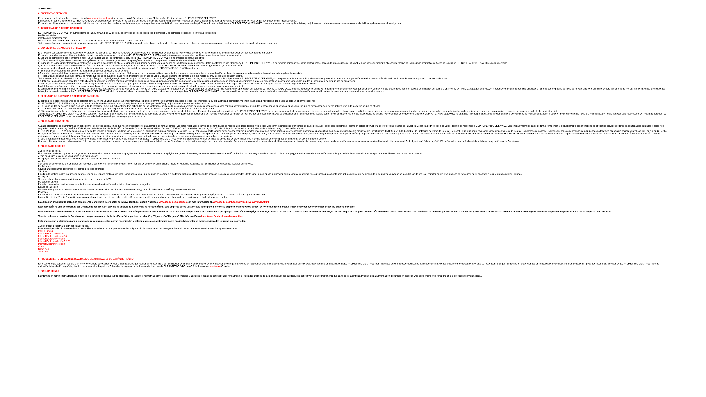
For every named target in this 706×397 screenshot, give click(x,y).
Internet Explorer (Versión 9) (52, 238)
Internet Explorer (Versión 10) (52, 236)
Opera (41, 246)
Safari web (43, 249)
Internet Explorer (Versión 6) (52, 244)
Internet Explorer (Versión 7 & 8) (54, 241)
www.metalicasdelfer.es (100, 18)
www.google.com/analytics (173, 202)
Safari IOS (43, 251)
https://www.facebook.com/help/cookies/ (222, 216)
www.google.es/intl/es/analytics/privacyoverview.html (241, 202)
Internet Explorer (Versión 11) (52, 233)
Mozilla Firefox (45, 231)
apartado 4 (215, 266)
